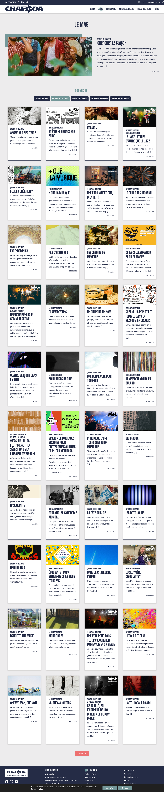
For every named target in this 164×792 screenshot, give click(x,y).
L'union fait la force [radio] (79, 98)
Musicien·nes (111, 9)
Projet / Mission (90, 774)
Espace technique (130, 784)
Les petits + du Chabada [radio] (120, 98)
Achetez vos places (149, 2)
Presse (126, 780)
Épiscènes (128, 774)
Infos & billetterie (144, 9)
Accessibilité (10, 2)
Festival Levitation (131, 777)
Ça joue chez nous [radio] (41, 98)
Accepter (110, 788)
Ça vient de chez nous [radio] (60, 98)
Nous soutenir (90, 777)
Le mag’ (100, 9)
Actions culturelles (126, 9)
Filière (156, 9)
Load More (82, 753)
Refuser (125, 788)
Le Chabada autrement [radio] (99, 98)
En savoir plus (37, 789)
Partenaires (89, 781)
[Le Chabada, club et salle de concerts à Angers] (24, 9)
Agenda (92, 9)
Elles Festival (129, 770)
